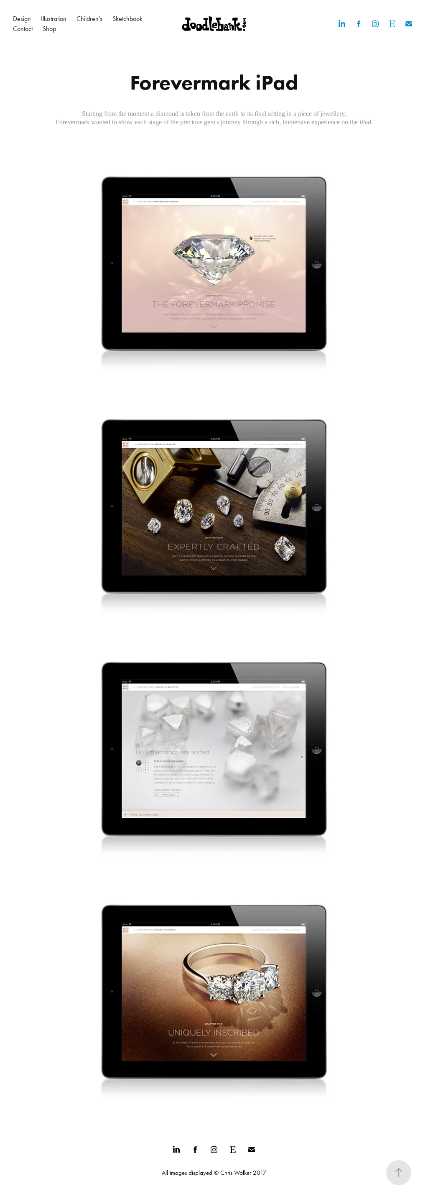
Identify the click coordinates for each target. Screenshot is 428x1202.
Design (22, 19)
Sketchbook (127, 19)
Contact (23, 29)
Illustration (53, 19)
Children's (89, 19)
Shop (49, 29)
